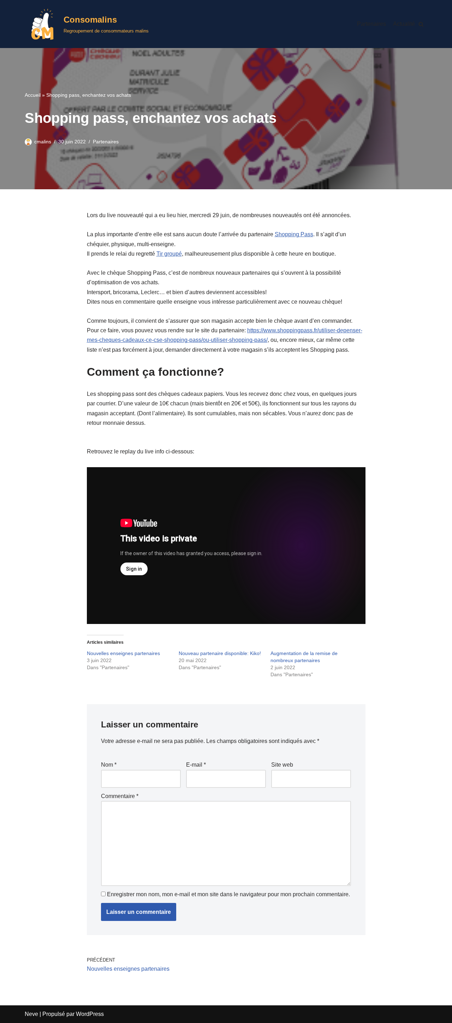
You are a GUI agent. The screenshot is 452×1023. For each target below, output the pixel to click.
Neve (31, 1014)
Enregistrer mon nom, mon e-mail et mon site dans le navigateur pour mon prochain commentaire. (228, 894)
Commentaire (119, 796)
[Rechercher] (421, 24)
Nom (109, 765)
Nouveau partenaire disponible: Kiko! (220, 653)
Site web (282, 765)
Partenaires (371, 24)
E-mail (196, 765)
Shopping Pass (294, 234)
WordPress (90, 1014)
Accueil (33, 95)
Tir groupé (169, 254)
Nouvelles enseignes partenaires (123, 653)
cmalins (42, 141)
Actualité (404, 24)
